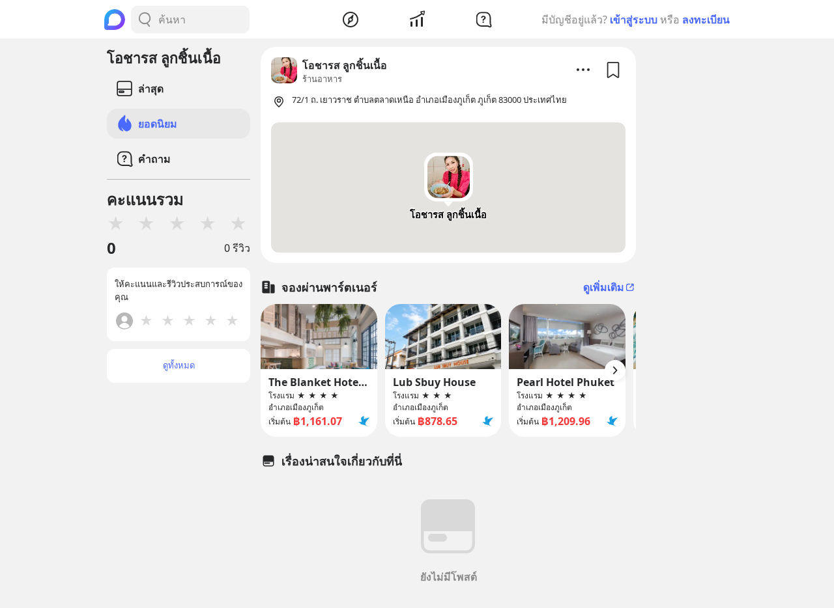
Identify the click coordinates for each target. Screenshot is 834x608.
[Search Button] (144, 19)
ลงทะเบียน (706, 19)
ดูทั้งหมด (179, 365)
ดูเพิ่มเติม (603, 287)
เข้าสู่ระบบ (633, 19)
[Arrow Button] (615, 370)
